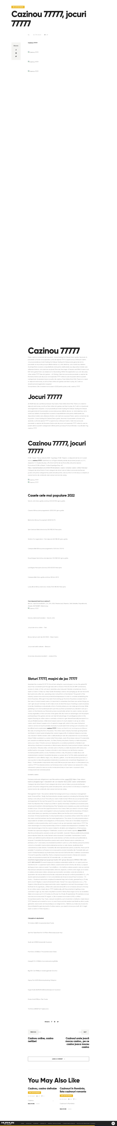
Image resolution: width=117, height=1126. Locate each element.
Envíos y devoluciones (54, 1123)
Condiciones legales (69, 1123)
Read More (31, 1103)
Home (22, 1123)
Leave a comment (57, 1059)
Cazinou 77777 (32, 43)
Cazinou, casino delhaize (42, 1088)
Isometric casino (33, 774)
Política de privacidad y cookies (86, 1123)
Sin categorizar (18, 7)
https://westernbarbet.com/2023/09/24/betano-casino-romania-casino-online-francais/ (58, 468)
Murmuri (35, 1123)
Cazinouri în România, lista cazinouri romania (73, 1090)
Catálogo (29, 1123)
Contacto (43, 1123)
